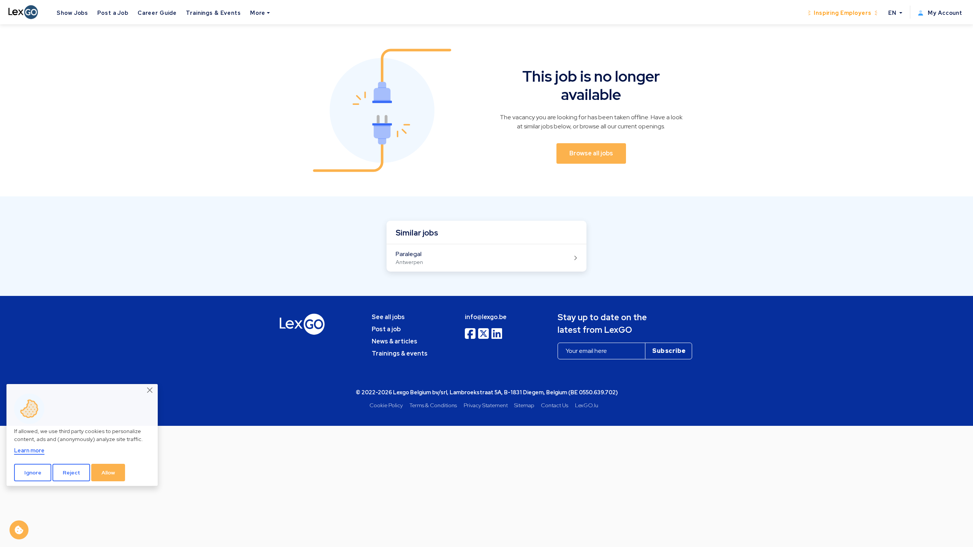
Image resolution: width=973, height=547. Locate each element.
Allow (108, 472)
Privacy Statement (486, 405)
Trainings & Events (213, 12)
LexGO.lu (586, 405)
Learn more (29, 450)
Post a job (386, 329)
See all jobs (388, 317)
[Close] (150, 390)
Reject (71, 472)
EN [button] (893, 12)
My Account (944, 12)
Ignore (32, 472)
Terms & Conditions (433, 405)
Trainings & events (400, 353)
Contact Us (554, 405)
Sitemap (524, 405)
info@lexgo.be (486, 317)
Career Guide (157, 12)
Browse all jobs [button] (591, 153)
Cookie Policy (386, 405)
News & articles (394, 341)
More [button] (257, 12)
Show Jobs (72, 12)
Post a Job (112, 12)
